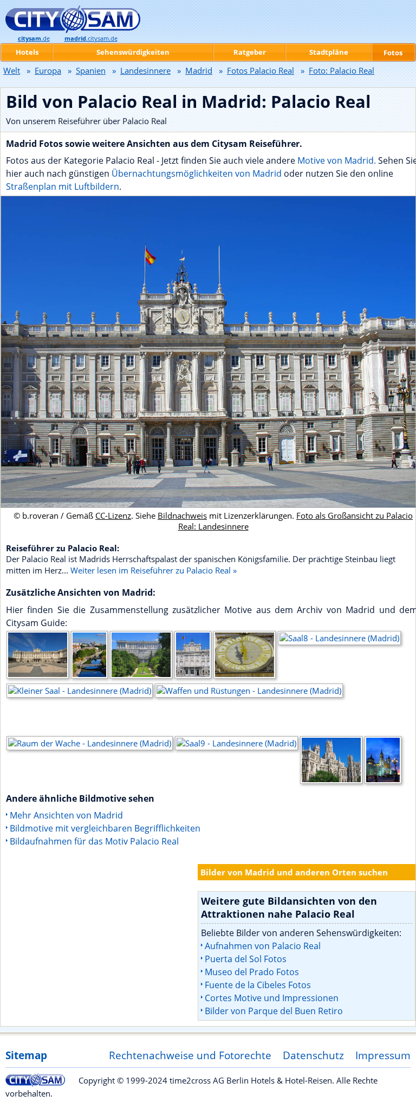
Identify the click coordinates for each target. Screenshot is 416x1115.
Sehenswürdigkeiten (133, 52)
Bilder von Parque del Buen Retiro (274, 1011)
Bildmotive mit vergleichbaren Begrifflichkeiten (105, 828)
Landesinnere (145, 70)
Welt (11, 70)
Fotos (393, 52)
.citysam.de (91, 38)
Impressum (383, 1055)
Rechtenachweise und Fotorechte (190, 1055)
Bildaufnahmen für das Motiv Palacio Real (94, 841)
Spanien (91, 70)
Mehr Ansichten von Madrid (66, 815)
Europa (48, 70)
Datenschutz (313, 1055)
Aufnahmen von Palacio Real (263, 946)
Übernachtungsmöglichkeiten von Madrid (197, 173)
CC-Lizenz (113, 515)
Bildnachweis (182, 515)
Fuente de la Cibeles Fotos (258, 985)
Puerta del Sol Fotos (246, 959)
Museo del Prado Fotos (252, 972)
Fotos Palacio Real (260, 70)
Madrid (198, 70)
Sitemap (26, 1055)
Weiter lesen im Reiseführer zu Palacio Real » (153, 570)
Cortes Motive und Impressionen (272, 998)
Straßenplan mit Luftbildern (62, 186)
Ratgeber (249, 52)
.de (34, 38)
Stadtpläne (328, 52)
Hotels (27, 52)
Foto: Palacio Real (341, 70)
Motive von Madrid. (336, 160)
